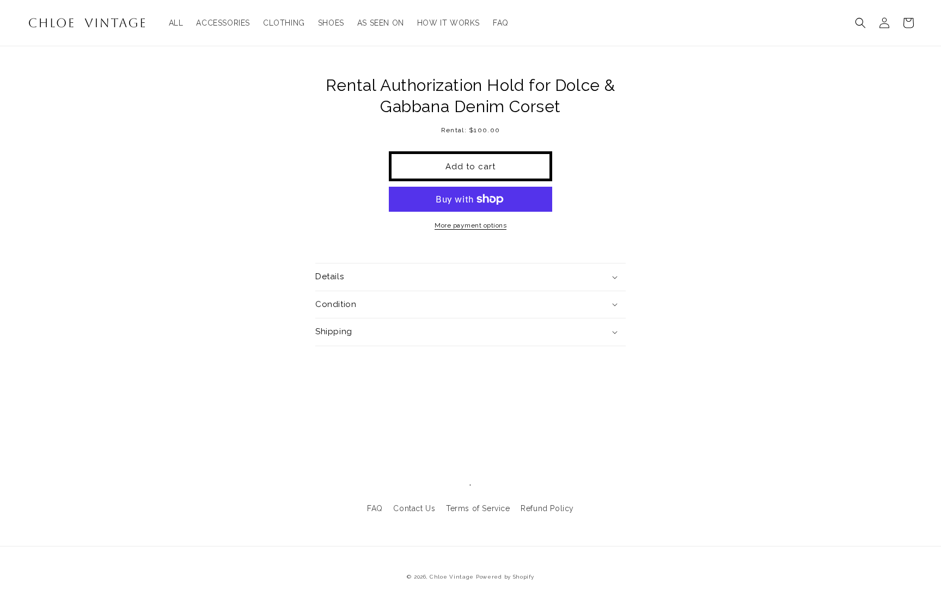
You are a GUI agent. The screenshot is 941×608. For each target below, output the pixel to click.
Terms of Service (478, 508)
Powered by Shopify (505, 577)
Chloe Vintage (452, 577)
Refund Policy (547, 508)
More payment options (470, 225)
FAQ (375, 508)
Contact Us (414, 508)
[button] (860, 23)
